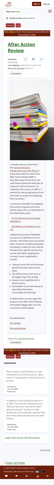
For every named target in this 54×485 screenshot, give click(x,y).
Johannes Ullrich (29, 18)
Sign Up (46, 4)
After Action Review (21, 47)
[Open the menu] (50, 11)
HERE (11, 31)
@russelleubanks (18, 328)
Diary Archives (15, 463)
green (18, 12)
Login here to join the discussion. (22, 437)
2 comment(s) (15, 73)
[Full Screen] (25, 59)
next (18, 25)
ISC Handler (15, 323)
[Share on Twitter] (41, 59)
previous (10, 25)
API (25, 471)
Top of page (45, 450)
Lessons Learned (26, 338)
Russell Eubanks (17, 68)
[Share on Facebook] (33, 59)
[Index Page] (8, 4)
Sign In (37, 4)
